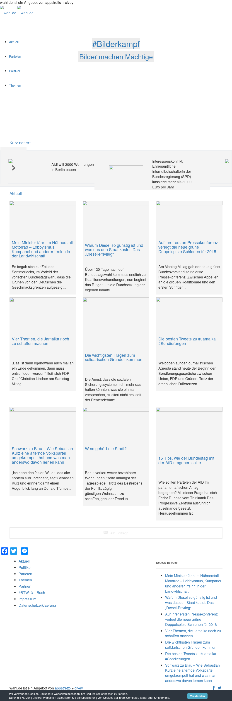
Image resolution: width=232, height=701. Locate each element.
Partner (24, 586)
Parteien (25, 573)
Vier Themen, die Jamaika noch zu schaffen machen (193, 633)
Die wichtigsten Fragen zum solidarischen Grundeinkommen (190, 644)
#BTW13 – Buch (32, 592)
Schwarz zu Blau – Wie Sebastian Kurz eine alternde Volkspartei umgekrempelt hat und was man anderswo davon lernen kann (192, 673)
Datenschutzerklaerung (37, 605)
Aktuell (16, 193)
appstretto (63, 688)
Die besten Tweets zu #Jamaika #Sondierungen (190, 656)
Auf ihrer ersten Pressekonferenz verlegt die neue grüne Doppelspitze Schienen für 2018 (191, 619)
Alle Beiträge (118, 533)
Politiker (25, 567)
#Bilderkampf (116, 43)
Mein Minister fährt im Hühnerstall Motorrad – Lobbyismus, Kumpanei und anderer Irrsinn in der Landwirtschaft (193, 583)
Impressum (27, 598)
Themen (25, 579)
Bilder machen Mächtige (116, 56)
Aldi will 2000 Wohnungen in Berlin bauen (72, 167)
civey (79, 688)
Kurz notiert (20, 142)
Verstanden (197, 696)
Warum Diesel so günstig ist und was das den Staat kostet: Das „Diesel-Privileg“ (191, 602)
